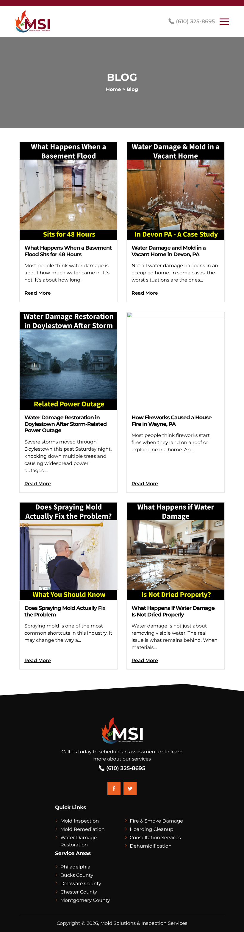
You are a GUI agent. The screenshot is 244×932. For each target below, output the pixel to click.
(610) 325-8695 (194, 21)
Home (113, 89)
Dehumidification (151, 846)
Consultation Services (155, 838)
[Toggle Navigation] (224, 21)
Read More (37, 293)
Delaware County (80, 884)
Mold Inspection (79, 821)
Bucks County (76, 875)
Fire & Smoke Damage (156, 821)
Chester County (78, 892)
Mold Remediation (82, 829)
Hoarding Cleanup (151, 829)
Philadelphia (75, 867)
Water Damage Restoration (78, 841)
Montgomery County (85, 900)
